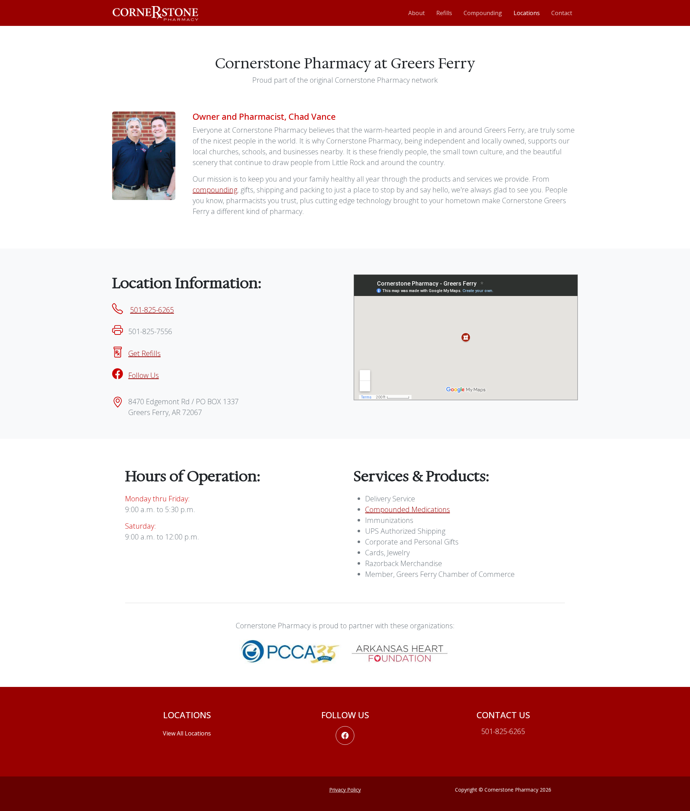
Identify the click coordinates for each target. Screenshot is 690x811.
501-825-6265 (152, 310)
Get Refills (144, 353)
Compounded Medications (407, 509)
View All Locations (187, 733)
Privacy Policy (345, 789)
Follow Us (143, 375)
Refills (444, 13)
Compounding (483, 13)
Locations (527, 13)
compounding (215, 190)
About (416, 13)
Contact (561, 13)
